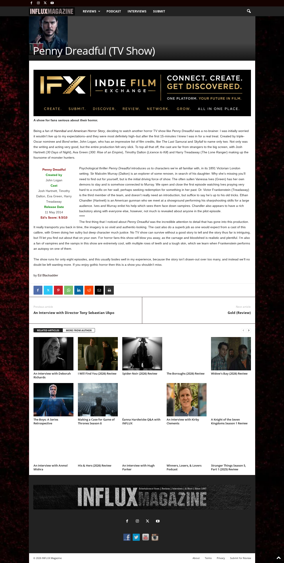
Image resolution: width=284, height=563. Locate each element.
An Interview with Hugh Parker (138, 467)
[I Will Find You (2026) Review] (98, 353)
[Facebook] (31, 3)
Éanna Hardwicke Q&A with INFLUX (141, 421)
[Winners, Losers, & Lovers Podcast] (187, 445)
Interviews (137, 11)
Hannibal (60, 131)
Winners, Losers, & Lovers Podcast (184, 467)
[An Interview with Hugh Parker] (142, 445)
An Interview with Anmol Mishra (51, 467)
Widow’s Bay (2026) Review (229, 373)
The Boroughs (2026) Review (186, 373)
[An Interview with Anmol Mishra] (53, 445)
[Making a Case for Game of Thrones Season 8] (98, 399)
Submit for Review (240, 558)
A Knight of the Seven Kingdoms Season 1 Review (229, 421)
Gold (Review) (239, 312)
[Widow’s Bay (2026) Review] (231, 353)
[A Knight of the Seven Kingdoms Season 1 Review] (231, 399)
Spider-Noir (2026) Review (139, 373)
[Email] (99, 290)
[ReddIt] (89, 290)
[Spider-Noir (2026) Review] (142, 353)
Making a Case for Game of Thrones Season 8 (96, 421)
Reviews (89, 11)
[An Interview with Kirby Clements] (187, 399)
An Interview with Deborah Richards (52, 375)
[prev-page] (243, 330)
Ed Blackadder (48, 275)
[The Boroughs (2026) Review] (187, 353)
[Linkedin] (78, 290)
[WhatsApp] (68, 290)
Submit (159, 11)
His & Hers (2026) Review (94, 465)
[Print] (109, 290)
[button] (249, 11)
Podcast (113, 11)
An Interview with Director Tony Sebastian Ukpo (74, 312)
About (196, 558)
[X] (45, 3)
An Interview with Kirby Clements (183, 421)
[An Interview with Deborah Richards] (53, 353)
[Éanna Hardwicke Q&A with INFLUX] (142, 399)
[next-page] (249, 330)
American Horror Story (89, 131)
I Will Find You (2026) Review (97, 373)
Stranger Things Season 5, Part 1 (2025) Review (228, 467)
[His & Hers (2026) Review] (98, 445)
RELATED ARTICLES (48, 330)
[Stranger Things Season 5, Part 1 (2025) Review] (231, 445)
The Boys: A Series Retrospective (46, 421)
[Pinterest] (58, 290)
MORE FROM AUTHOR (79, 330)
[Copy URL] (119, 290)
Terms (208, 558)
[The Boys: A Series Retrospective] (53, 399)
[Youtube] (52, 3)
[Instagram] (38, 3)
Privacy (221, 558)
